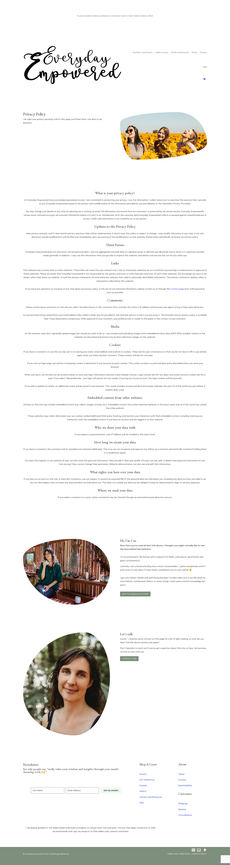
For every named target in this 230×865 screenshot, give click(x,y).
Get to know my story (135, 594)
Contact (203, 52)
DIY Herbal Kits (147, 779)
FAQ (141, 802)
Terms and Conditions (178, 854)
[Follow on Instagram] (30, 804)
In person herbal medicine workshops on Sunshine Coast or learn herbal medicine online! (115, 16)
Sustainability (185, 785)
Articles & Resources (180, 52)
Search (142, 791)
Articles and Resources (150, 797)
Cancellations (185, 815)
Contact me (129, 658)
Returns (182, 809)
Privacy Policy (199, 854)
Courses (143, 785)
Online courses (161, 52)
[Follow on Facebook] (25, 804)
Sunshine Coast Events (143, 52)
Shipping (182, 803)
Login (204, 67)
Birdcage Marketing (60, 854)
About (194, 52)
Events (143, 774)
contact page (177, 288)
